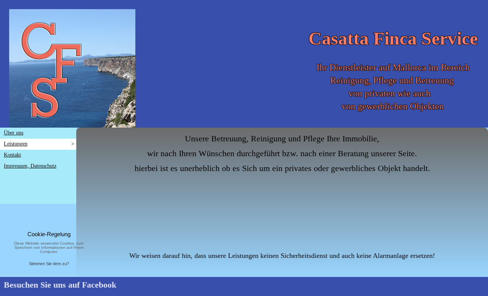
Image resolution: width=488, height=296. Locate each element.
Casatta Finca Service (393, 38)
